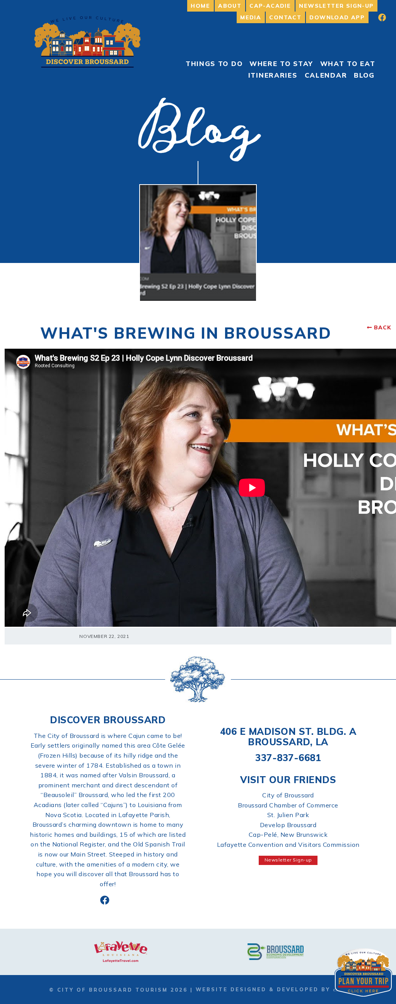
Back (382, 327)
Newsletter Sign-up (288, 860)
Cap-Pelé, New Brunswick (288, 834)
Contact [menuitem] (285, 17)
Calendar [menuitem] (326, 75)
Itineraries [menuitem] (272, 75)
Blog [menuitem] (364, 75)
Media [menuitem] (250, 17)
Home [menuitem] (200, 5)
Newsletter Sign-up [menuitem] (336, 5)
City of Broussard (288, 795)
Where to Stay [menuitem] (281, 63)
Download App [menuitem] (337, 17)
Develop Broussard (288, 825)
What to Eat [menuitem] (348, 63)
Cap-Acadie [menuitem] (270, 5)
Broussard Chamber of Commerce (288, 805)
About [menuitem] (229, 5)
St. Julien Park (288, 815)
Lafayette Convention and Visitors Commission (288, 844)
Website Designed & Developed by (264, 989)
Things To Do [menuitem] (214, 63)
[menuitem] (377, 17)
